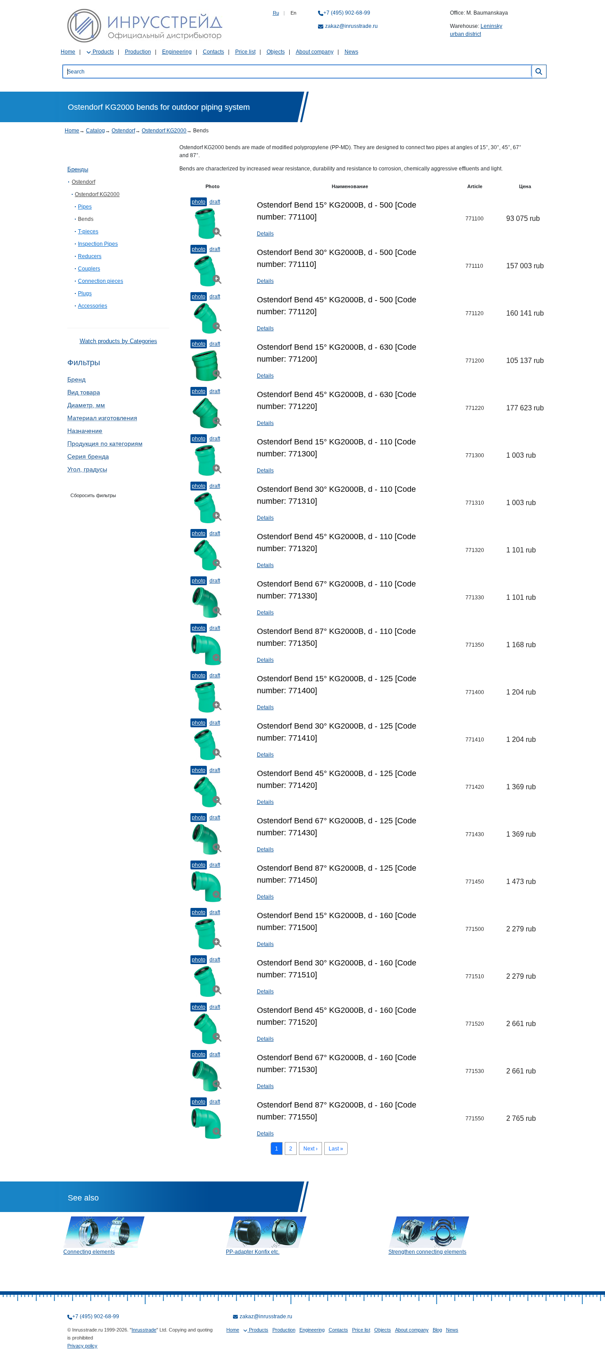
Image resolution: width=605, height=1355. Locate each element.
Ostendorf (123, 130)
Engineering (177, 52)
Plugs (85, 293)
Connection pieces (100, 281)
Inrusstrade (144, 1329)
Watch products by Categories (118, 341)
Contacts (213, 52)
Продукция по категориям (105, 443)
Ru (276, 12)
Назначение (84, 430)
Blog (437, 1329)
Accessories (92, 306)
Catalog (95, 130)
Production (138, 52)
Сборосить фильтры (93, 495)
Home (68, 52)
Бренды (77, 169)
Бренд (76, 379)
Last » (336, 1149)
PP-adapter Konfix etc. (252, 1252)
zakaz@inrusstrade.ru (351, 26)
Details (265, 234)
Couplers (89, 269)
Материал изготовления (102, 417)
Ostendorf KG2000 (164, 130)
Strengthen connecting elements (427, 1252)
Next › (310, 1149)
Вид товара (83, 392)
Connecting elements (89, 1252)
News (351, 52)
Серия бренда (88, 456)
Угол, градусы (87, 469)
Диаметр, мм (86, 405)
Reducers (89, 256)
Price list (245, 52)
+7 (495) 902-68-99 (346, 13)
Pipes (85, 207)
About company (315, 52)
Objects (276, 52)
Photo (199, 202)
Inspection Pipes (98, 244)
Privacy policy (82, 1345)
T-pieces (88, 231)
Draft (214, 202)
